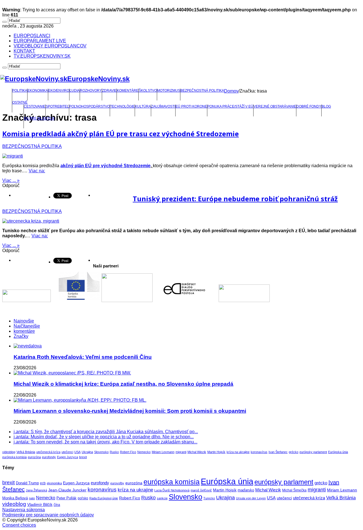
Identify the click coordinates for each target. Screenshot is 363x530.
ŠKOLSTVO (148, 91)
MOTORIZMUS (168, 91)
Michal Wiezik (196, 452)
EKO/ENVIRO (58, 91)
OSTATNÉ (20, 102)
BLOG (326, 106)
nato (32, 498)
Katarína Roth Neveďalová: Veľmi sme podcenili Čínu (83, 357)
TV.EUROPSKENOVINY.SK (42, 56)
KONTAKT (24, 51)
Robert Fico (128, 452)
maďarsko (246, 490)
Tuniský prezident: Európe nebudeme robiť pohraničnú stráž (235, 198)
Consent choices (19, 525)
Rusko (114, 452)
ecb (43, 483)
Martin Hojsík (216, 452)
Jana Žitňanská (36, 490)
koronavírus (259, 452)
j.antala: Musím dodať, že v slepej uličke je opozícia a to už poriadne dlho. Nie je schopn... (104, 436)
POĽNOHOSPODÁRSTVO (89, 106)
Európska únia (338, 452)
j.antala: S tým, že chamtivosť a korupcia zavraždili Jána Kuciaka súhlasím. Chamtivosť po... (106, 431)
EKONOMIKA (38, 91)
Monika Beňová (15, 498)
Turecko (209, 498)
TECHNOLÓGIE (122, 106)
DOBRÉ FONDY (308, 106)
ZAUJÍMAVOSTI (163, 106)
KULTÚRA (143, 106)
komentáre (24, 331)
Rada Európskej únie (103, 498)
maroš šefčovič (201, 490)
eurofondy (49, 457)
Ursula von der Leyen (251, 498)
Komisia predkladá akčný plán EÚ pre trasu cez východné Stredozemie (120, 133)
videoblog (8, 452)
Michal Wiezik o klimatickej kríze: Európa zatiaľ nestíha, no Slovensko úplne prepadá (123, 384)
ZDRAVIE (109, 91)
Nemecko (144, 452)
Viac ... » (11, 180)
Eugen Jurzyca (67, 457)
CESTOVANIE (34, 106)
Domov (231, 91)
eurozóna (34, 457)
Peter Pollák (66, 498)
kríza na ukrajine (238, 452)
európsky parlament (313, 452)
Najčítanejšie (27, 326)
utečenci (67, 452)
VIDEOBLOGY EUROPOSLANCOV (50, 45)
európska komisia (14, 457)
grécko (293, 452)
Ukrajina (87, 452)
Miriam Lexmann (163, 452)
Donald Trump (27, 483)
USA (77, 452)
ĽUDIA (74, 91)
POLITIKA (19, 91)
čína (57, 505)
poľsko (83, 498)
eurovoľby (117, 483)
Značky (21, 336)
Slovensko (101, 452)
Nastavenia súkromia (23, 509)
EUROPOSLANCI (32, 35)
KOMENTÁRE (127, 91)
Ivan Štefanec (278, 452)
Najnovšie (24, 321)
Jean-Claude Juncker (67, 490)
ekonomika (54, 483)
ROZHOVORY (91, 91)
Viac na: (37, 170)
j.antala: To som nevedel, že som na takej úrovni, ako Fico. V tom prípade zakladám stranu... (105, 441)
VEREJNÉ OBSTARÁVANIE (275, 106)
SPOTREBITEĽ (57, 106)
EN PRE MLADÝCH (39, 118)
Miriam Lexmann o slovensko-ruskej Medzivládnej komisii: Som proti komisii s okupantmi (130, 411)
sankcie (162, 498)
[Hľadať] (4, 22)
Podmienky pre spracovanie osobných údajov (48, 514)
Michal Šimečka (294, 490)
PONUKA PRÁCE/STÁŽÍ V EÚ (230, 106)
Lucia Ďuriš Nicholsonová (171, 490)
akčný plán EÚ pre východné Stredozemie (105, 165)
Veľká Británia (25, 452)
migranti (181, 452)
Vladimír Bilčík (39, 504)
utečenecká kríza (48, 452)
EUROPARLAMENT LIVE (40, 40)
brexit (83, 457)
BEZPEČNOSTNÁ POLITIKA (202, 91)
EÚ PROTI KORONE (191, 106)
